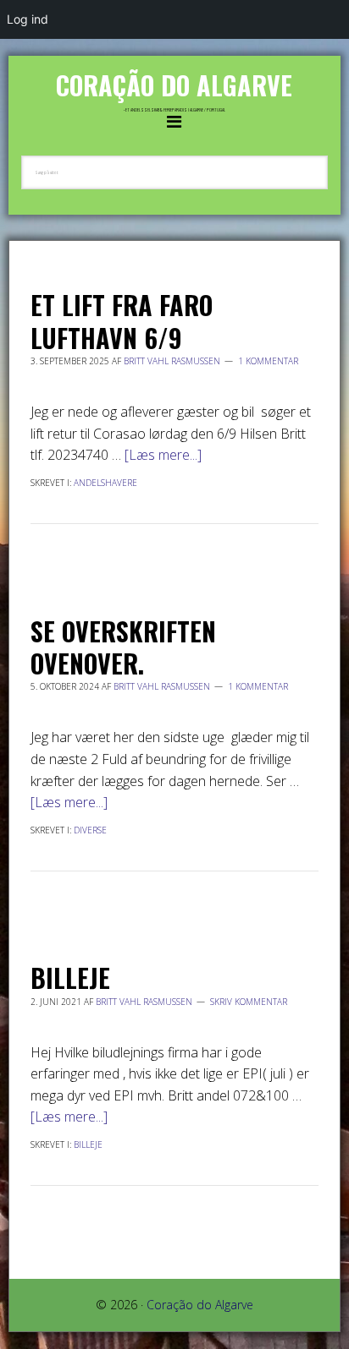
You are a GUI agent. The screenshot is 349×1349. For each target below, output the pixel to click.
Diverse (90, 830)
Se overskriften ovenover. (123, 647)
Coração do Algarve (174, 85)
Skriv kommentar (248, 1002)
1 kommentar (268, 361)
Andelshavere (105, 483)
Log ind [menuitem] (27, 19)
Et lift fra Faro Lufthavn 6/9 (121, 321)
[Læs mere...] (163, 454)
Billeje (70, 977)
